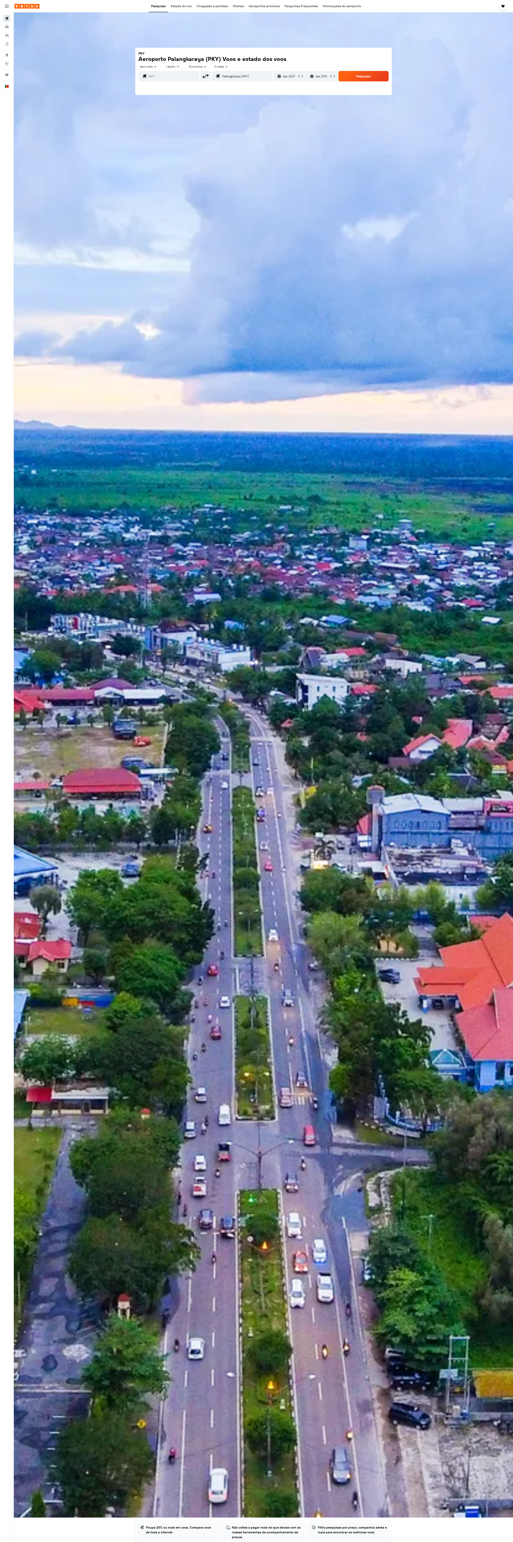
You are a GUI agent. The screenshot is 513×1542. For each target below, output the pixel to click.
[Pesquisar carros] (7, 35)
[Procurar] (7, 27)
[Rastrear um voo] (7, 64)
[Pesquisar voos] (7, 18)
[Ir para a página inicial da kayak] (26, 6)
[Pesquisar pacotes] (7, 44)
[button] (6, 6)
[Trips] (7, 75)
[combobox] (148, 67)
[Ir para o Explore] (7, 55)
